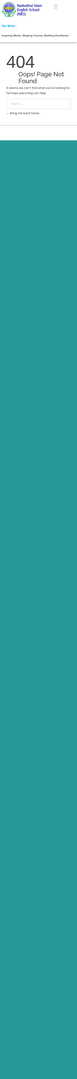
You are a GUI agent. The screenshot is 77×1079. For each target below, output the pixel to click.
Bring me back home (24, 113)
